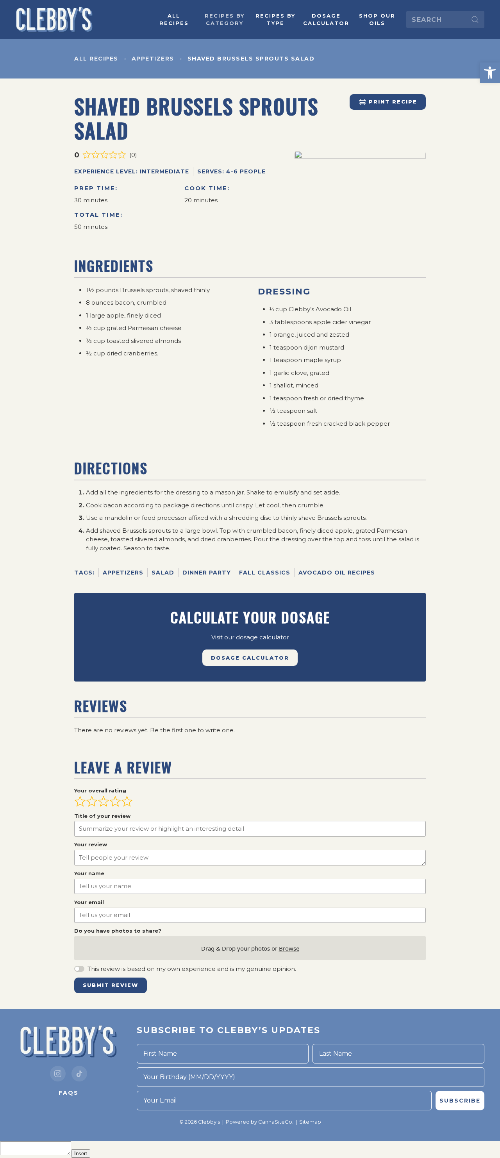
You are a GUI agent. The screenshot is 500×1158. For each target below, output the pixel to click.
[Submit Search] (475, 19)
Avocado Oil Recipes (336, 572)
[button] (490, 72)
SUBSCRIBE (459, 1100)
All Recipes (174, 19)
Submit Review (110, 985)
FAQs (69, 1092)
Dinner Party (206, 572)
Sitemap (310, 1122)
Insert (80, 1153)
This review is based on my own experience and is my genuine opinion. (192, 968)
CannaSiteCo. (275, 1122)
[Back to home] (55, 19)
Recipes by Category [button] (225, 19)
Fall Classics (264, 572)
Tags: (84, 572)
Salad (163, 572)
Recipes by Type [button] (275, 19)
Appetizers (123, 572)
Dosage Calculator (326, 19)
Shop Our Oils (377, 19)
